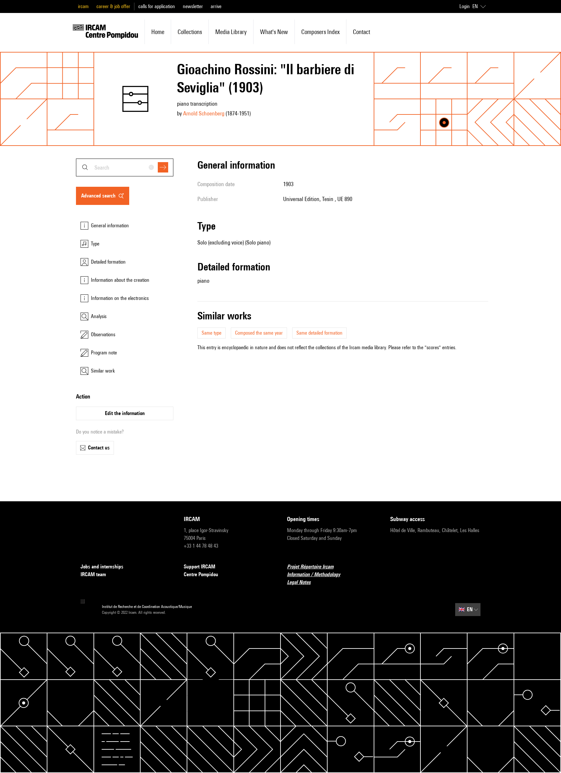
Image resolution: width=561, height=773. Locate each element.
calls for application (156, 6)
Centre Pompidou (201, 574)
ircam (83, 6)
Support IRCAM (199, 567)
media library (231, 31)
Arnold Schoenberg (203, 113)
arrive (216, 6)
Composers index (320, 31)
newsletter (193, 6)
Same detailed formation (319, 333)
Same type (211, 333)
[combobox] (124, 167)
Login (464, 6)
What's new (274, 31)
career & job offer (113, 6)
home (157, 31)
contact (361, 31)
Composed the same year (259, 333)
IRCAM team (93, 574)
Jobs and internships (102, 567)
